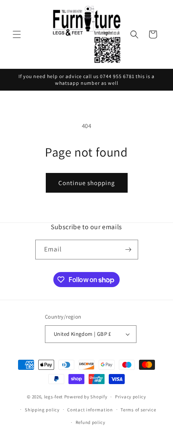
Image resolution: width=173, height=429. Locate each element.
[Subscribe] (128, 249)
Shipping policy (42, 410)
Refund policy (90, 422)
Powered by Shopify (85, 397)
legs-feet (53, 397)
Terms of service (138, 410)
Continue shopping (86, 183)
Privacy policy (130, 397)
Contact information (90, 410)
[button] (17, 34)
